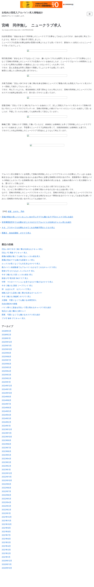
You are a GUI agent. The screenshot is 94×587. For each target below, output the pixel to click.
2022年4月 (6, 502)
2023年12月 (7, 429)
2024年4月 (6, 415)
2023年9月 (6, 440)
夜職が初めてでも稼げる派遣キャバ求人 (18, 260)
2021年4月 (6, 546)
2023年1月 (6, 469)
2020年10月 (7, 568)
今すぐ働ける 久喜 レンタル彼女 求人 (17, 274)
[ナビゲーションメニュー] (89, 14)
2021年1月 (6, 557)
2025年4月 (6, 371)
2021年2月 (6, 553)
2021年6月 (6, 539)
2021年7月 (6, 535)
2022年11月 (7, 477)
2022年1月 (6, 513)
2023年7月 (6, 447)
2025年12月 (7, 342)
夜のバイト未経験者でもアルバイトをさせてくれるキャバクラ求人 (29, 267)
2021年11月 (6, 520)
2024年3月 (6, 418)
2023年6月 (6, 451)
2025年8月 (6, 356)
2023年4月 (6, 458)
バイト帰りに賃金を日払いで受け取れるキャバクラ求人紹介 (26, 307)
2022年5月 (6, 499)
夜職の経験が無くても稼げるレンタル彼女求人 (21, 256)
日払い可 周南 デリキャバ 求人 (14, 252)
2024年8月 (6, 400)
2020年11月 (7, 564)
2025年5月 (6, 367)
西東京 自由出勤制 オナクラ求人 (16, 233)
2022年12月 (7, 473)
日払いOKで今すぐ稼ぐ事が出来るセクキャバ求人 (22, 249)
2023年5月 (6, 455)
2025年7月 (6, 360)
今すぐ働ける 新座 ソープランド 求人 (17, 285)
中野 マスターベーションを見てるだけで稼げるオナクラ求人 (27, 282)
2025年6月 (6, 364)
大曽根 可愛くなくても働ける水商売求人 (19, 300)
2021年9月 (6, 528)
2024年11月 (7, 389)
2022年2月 (6, 509)
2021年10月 (7, 524)
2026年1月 (6, 338)
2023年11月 (7, 433)
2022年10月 (7, 480)
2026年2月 (6, 334)
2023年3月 (6, 462)
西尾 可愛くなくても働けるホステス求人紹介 (21, 314)
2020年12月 (7, 560)
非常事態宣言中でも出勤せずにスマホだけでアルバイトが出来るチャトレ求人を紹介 (36, 222)
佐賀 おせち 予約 (16, 211)
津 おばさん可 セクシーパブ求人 (16, 289)
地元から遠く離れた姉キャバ (14, 311)
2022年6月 (6, 495)
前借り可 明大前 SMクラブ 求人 (15, 278)
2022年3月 (6, 506)
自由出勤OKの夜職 (9, 304)
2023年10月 (7, 437)
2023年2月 (6, 466)
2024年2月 (6, 422)
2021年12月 (7, 517)
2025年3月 (6, 375)
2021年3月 (6, 550)
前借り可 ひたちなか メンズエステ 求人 (18, 271)
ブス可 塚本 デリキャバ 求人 (13, 318)
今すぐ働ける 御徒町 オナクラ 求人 (16, 296)
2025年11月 (7, 345)
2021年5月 (6, 542)
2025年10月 (7, 349)
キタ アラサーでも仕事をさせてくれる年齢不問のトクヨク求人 (28, 227)
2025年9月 (6, 353)
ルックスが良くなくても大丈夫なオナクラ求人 (21, 263)
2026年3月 (6, 331)
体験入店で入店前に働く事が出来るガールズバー (22, 293)
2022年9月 (6, 484)
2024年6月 (6, 407)
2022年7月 (6, 491)
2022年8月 (6, 488)
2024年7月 (6, 404)
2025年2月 (6, 378)
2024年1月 (6, 426)
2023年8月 (6, 444)
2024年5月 (6, 411)
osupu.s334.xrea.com (12, 30)
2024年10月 (7, 393)
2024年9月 (6, 396)
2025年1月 (6, 382)
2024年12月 (7, 385)
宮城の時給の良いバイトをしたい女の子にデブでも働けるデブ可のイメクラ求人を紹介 (37, 217)
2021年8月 (6, 531)
